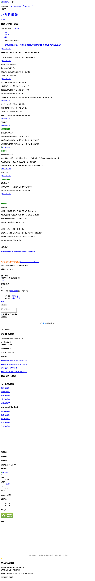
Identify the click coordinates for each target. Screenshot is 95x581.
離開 (10, 577)
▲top (2, 301)
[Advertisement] (16, 538)
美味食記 (15, 296)
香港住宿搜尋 (5, 399)
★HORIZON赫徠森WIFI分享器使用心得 (14, 372)
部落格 (6, 34)
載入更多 (3, 305)
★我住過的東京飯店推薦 (9, 368)
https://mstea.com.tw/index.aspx (29, 262)
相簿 (5, 32)
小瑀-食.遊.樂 (9, 14)
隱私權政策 (58, 555)
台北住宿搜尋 (5, 426)
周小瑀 (3, 280)
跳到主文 (4, 19)
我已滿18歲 (4, 577)
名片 (5, 37)
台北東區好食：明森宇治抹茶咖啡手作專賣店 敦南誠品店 (32, 45)
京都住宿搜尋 (5, 392)
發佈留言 (3, 316)
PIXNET (34, 555)
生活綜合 (16, 29)
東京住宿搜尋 (5, 388)
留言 (16, 291)
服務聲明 (65, 555)
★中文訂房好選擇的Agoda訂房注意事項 (14, 364)
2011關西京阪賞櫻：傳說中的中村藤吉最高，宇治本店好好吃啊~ (18, 251)
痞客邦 (12, 291)
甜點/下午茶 (16, 298)
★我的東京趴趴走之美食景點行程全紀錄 (14, 361)
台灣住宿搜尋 (5, 403)
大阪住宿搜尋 (5, 395)
